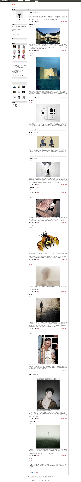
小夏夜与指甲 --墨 (32, 421)
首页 (13, 7)
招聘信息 (46, 476)
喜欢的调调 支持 (15, 72)
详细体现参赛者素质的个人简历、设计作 (19, 70)
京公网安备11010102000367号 (44, 480)
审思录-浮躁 (31, 53)
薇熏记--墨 (30, 331)
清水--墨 (30, 458)
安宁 (31, 14)
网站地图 (52, 476)
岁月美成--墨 (31, 225)
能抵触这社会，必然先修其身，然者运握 (19, 65)
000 (23, 53)
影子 (24, 48)
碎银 (13, 40)
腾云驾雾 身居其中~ (16, 66)
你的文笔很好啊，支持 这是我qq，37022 (19, 75)
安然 (31, 227)
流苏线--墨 (30, 374)
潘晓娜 (14, 53)
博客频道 (5, 1)
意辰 (14, 99)
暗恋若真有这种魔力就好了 (17, 71)
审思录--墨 (30, 12)
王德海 (19, 53)
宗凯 (14, 48)
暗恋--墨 (30, 158)
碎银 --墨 (30, 195)
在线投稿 (35, 476)
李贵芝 (19, 99)
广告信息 (32, 476)
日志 (15, 7)
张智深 (14, 58)
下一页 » (37, 472)
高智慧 (19, 58)
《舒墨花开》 (15, 4)
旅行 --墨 (30, 294)
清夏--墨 (30, 100)
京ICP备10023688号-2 (35, 480)
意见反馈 (42, 476)
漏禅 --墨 (30, 132)
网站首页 (13, 0)
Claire (24, 58)
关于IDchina (29, 476)
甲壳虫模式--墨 (31, 187)
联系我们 (39, 476)
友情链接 (49, 476)
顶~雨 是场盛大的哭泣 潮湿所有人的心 (19, 67)
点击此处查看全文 (64, 21)
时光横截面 (31, 24)
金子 (13, 81)
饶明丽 (19, 48)
